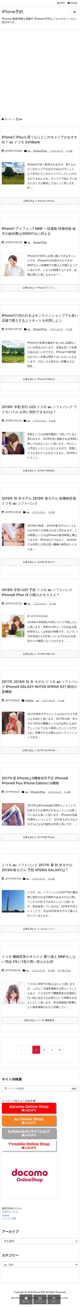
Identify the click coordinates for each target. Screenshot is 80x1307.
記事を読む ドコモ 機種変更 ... (40, 1020)
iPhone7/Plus (40, 150)
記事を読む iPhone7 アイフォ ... (40, 287)
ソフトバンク (56, 150)
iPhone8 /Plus (38, 791)
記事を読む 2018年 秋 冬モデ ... (40, 562)
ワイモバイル (64, 970)
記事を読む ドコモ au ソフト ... (40, 928)
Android (29, 700)
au (29, 150)
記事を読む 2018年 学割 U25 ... (40, 653)
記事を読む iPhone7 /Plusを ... (40, 200)
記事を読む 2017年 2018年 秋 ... (40, 750)
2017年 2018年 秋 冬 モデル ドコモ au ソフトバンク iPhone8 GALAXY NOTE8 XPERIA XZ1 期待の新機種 (40, 687)
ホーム (8, 119)
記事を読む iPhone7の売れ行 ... (40, 379)
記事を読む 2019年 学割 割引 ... (40, 470)
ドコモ (69, 150)
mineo (5, 1215)
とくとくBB (9, 1218)
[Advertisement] (40, 71)
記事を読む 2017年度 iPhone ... (40, 837)
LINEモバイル (10, 1211)
